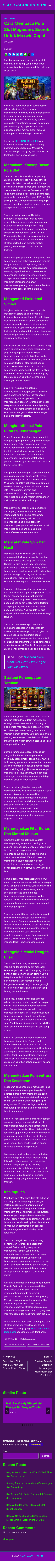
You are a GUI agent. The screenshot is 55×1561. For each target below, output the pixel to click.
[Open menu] (49, 5)
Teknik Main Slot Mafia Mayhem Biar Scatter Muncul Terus (14, 1363)
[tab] (22, 1425)
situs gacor (8, 1539)
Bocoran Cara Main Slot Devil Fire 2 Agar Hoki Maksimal (26, 662)
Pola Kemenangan (28, 1339)
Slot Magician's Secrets (38, 1344)
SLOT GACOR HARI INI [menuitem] (26, 141)
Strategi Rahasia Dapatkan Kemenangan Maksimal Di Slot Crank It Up (43, 1366)
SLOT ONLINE (9, 18)
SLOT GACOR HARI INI (15, 1344)
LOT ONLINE (11, 1339)
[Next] (48, 1411)
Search (6, 1451)
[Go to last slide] (7, 1411)
